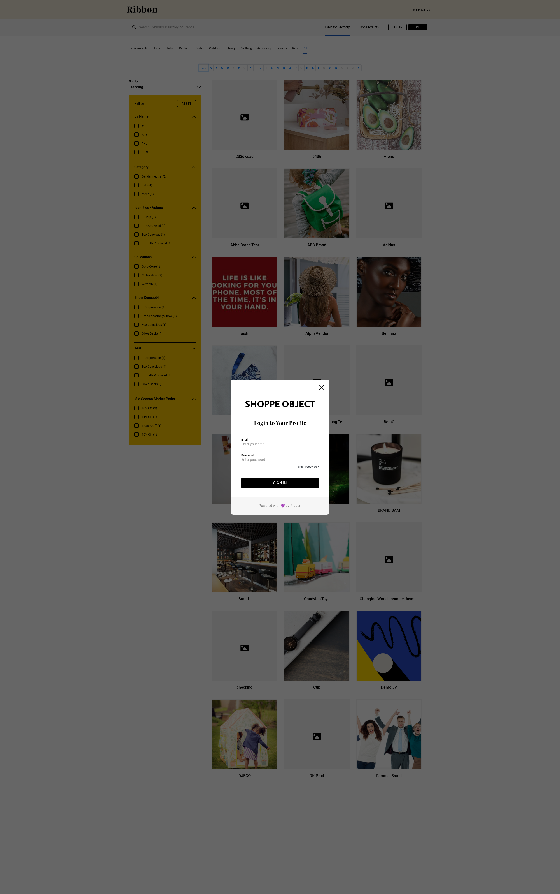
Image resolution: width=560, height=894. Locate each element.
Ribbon (295, 506)
